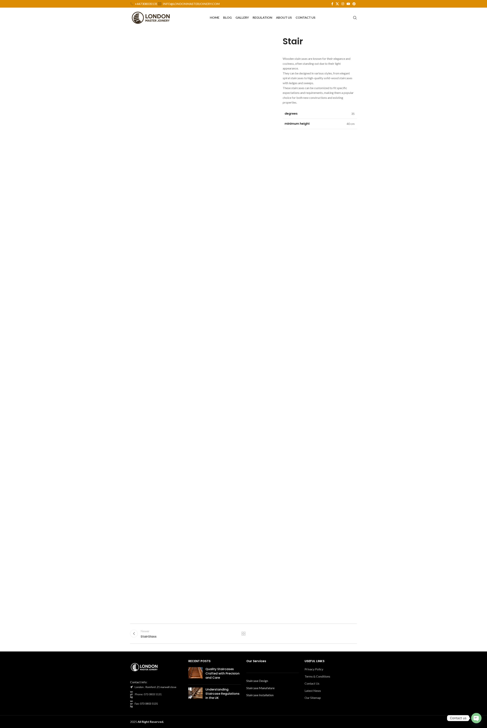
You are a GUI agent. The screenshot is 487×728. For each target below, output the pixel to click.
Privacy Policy (314, 669)
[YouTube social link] (348, 4)
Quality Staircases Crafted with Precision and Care (222, 673)
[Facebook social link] (332, 4)
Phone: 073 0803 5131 (148, 694)
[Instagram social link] (342, 4)
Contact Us (312, 683)
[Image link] (144, 667)
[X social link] (337, 4)
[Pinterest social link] (354, 4)
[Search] (355, 18)
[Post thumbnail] (195, 674)
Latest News (313, 690)
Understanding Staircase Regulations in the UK (222, 693)
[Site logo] (151, 17)
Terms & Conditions (317, 676)
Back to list (243, 633)
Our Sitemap (313, 697)
